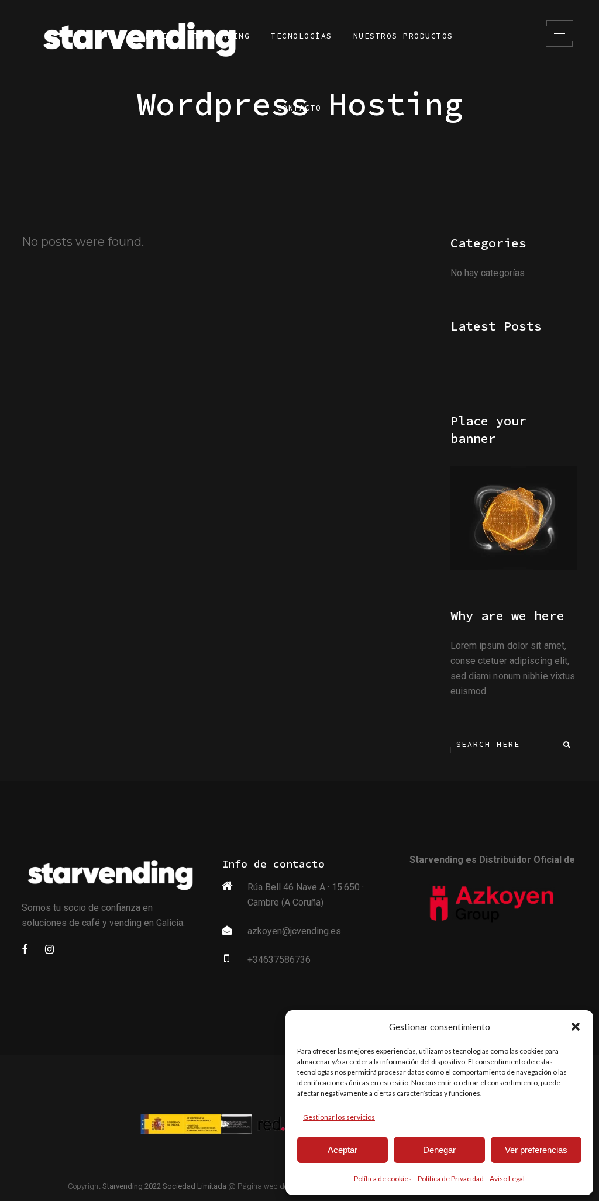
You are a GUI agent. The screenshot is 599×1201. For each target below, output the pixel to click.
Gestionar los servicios (339, 1117)
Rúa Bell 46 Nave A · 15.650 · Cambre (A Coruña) (305, 895)
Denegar (439, 1150)
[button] (575, 1027)
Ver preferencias (536, 1150)
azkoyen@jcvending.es (294, 931)
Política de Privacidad (451, 1178)
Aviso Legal (507, 1178)
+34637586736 (279, 959)
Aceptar (342, 1150)
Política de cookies (383, 1178)
